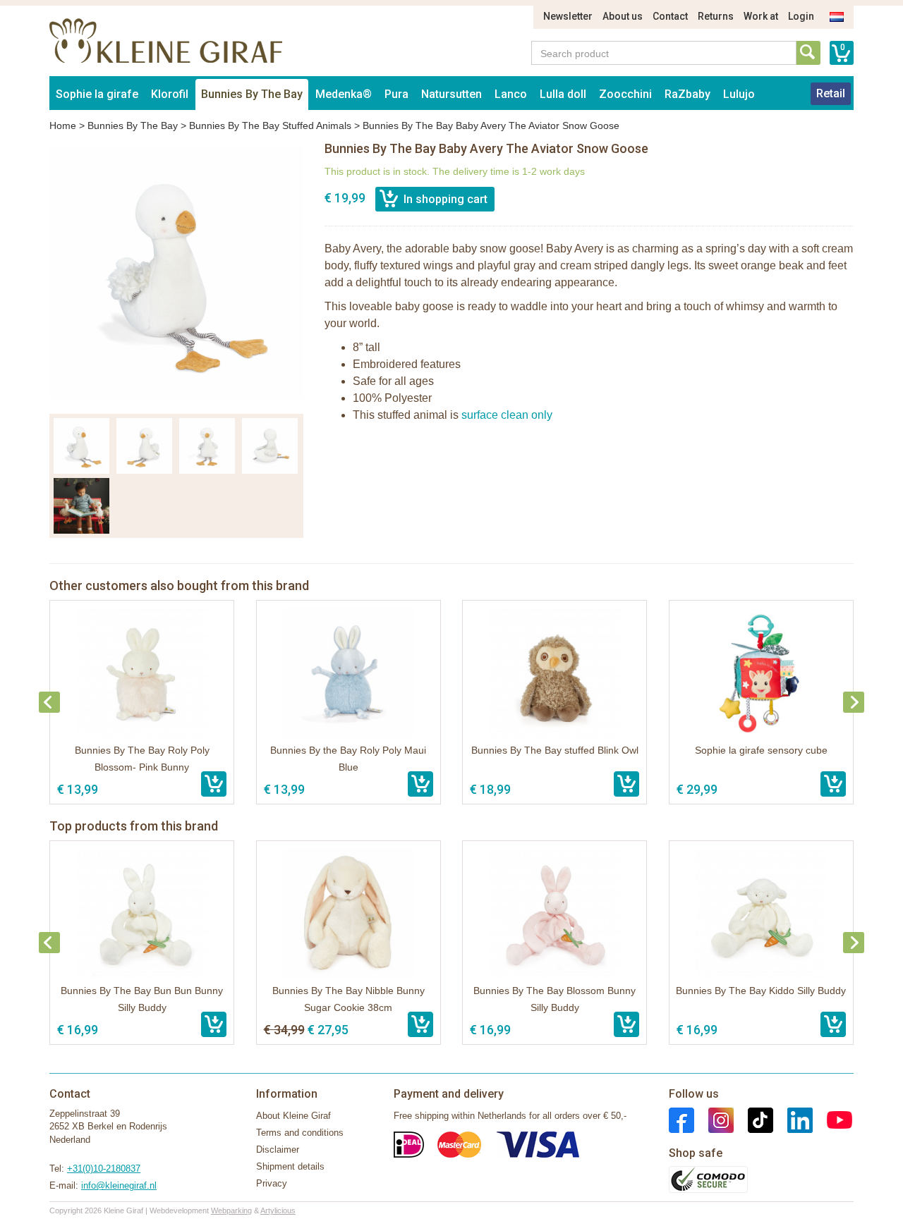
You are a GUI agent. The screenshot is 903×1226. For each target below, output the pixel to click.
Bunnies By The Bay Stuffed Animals (270, 125)
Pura (396, 94)
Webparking (231, 1210)
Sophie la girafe (97, 94)
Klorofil (169, 94)
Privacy (271, 1183)
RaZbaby (687, 94)
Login (801, 16)
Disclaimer (277, 1149)
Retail (830, 93)
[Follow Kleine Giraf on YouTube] (832, 1119)
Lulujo (739, 94)
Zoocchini (625, 94)
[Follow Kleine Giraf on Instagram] (714, 1119)
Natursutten (451, 94)
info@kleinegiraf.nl (119, 1185)
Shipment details (290, 1166)
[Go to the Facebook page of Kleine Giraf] (681, 1119)
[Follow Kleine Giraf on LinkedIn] (793, 1119)
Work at (761, 16)
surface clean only (506, 415)
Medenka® (343, 94)
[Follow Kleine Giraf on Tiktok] (753, 1119)
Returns (716, 16)
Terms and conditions (300, 1132)
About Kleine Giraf (293, 1115)
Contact (670, 16)
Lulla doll (563, 94)
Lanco (511, 94)
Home (62, 125)
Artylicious (278, 1210)
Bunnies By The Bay (252, 94)
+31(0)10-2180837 (103, 1168)
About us (622, 16)
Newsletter (568, 16)
